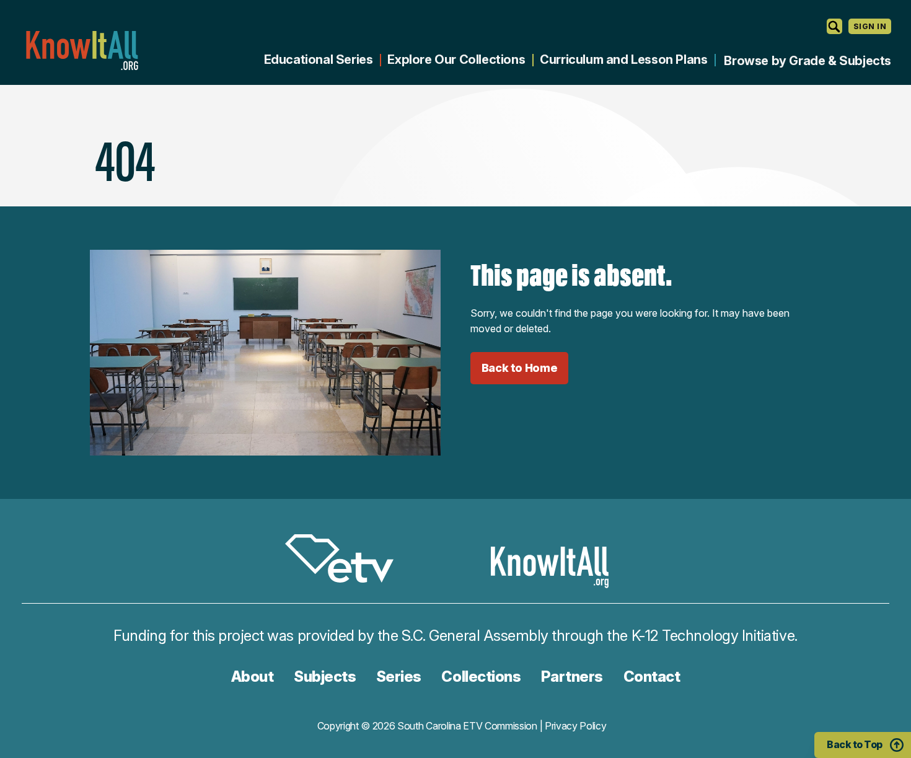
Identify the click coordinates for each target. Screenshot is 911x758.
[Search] (834, 26)
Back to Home (520, 367)
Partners (572, 676)
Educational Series (318, 59)
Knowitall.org (82, 50)
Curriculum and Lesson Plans (623, 59)
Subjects (325, 676)
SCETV (346, 560)
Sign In (869, 26)
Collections (481, 676)
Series (398, 676)
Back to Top (854, 744)
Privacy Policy (576, 726)
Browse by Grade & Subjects (807, 60)
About (252, 676)
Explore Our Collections (456, 59)
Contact (651, 676)
